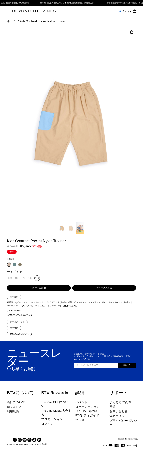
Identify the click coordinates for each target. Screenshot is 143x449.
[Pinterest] (29, 440)
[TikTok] (34, 440)
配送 (112, 406)
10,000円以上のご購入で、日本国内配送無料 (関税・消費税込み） (63, 3)
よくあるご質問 (120, 402)
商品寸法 (14, 328)
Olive (20, 265)
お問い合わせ (118, 411)
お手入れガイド (17, 322)
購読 (125, 365)
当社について (16, 402)
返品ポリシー (118, 416)
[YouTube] (24, 440)
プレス (79, 420)
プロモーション (52, 419)
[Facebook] (15, 440)
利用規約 (13, 411)
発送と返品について (19, 334)
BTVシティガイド (87, 415)
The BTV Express (86, 411)
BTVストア (14, 406)
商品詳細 (14, 297)
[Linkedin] (39, 440)
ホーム (11, 21)
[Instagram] (20, 440)
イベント (81, 402)
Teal (14, 265)
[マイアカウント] (129, 11)
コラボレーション (87, 406)
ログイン (47, 424)
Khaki (9, 265)
